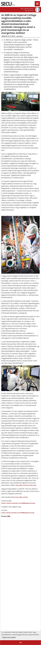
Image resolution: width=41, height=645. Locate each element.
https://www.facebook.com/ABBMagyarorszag (18, 503)
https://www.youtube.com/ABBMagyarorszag (17, 513)
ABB (8, 516)
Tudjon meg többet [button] (9, 637)
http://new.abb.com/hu (19, 497)
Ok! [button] (20, 642)
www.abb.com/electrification (26, 485)
